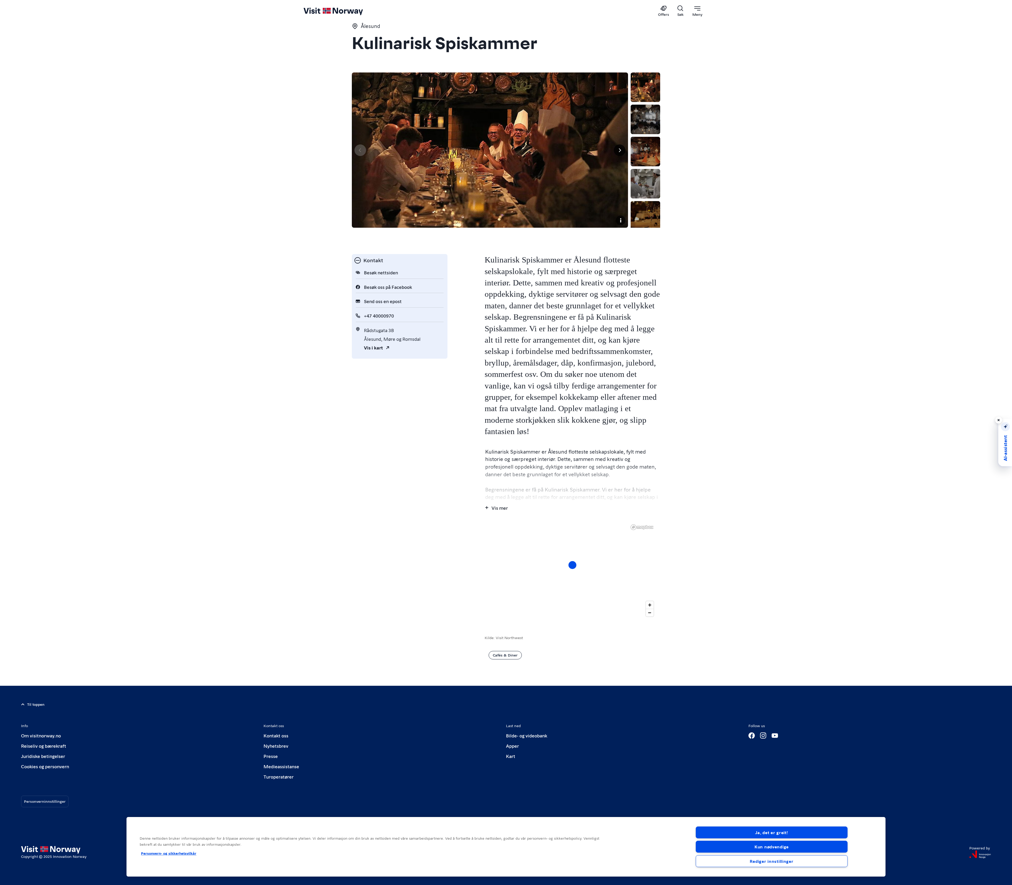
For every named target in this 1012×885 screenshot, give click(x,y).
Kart (510, 756)
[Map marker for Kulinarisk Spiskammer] (572, 565)
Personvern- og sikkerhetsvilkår (168, 853)
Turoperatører (279, 777)
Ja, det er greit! (771, 832)
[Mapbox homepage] (642, 527)
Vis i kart (373, 347)
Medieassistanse (281, 766)
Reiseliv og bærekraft (43, 746)
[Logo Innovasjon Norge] (980, 854)
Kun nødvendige (772, 846)
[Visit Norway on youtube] (775, 735)
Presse (271, 756)
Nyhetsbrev (276, 746)
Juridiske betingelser (43, 756)
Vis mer (500, 508)
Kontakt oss (276, 735)
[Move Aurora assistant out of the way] (998, 420)
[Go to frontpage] (342, 11)
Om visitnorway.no (41, 735)
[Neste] (619, 150)
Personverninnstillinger (45, 801)
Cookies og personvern (45, 766)
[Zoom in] (650, 605)
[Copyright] (620, 220)
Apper (512, 746)
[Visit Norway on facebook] (751, 735)
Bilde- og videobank (526, 735)
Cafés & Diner (505, 655)
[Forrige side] (360, 150)
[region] (572, 570)
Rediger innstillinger (771, 861)
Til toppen (36, 704)
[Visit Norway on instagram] (763, 735)
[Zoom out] (650, 612)
